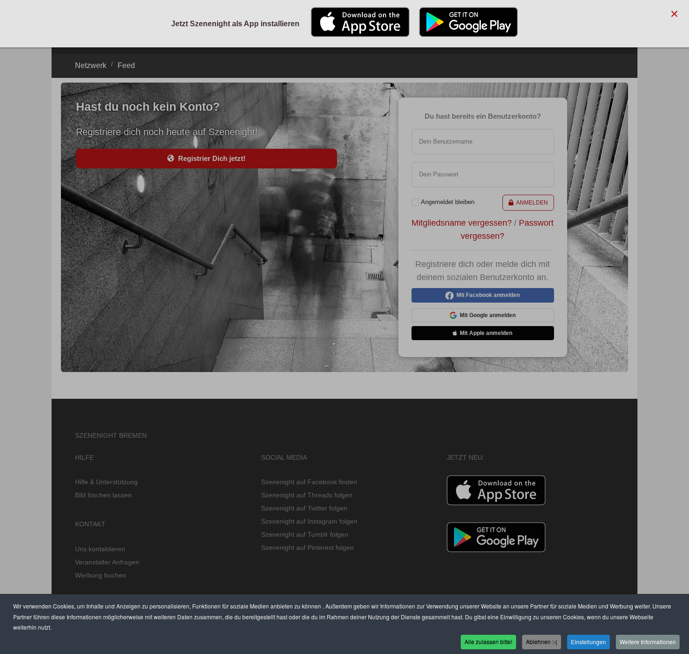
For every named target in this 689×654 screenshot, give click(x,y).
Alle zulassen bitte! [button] (488, 642)
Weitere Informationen (648, 642)
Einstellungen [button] (588, 642)
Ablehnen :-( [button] (541, 642)
